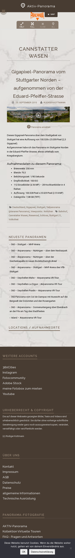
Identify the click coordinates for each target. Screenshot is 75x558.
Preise (7, 488)
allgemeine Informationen (21, 493)
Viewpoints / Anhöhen (42, 211)
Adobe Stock (12, 383)
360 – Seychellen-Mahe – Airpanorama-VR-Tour (35, 277)
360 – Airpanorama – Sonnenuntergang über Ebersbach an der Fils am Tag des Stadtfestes (39, 309)
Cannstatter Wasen (18, 215)
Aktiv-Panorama (41, 6)
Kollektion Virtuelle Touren (22, 531)
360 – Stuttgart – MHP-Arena (25, 244)
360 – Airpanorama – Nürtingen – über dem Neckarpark (39, 250)
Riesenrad (34, 215)
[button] (37, 16)
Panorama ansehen (40, 127)
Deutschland (18, 207)
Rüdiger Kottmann (54, 102)
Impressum (10, 472)
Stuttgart (41, 207)
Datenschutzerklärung (42, 552)
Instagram (10, 372)
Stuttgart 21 (55, 215)
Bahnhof (63, 211)
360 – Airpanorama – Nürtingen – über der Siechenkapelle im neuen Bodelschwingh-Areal (33, 259)
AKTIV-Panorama (15, 526)
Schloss (44, 215)
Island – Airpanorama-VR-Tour (26, 317)
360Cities (9, 367)
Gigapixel (31, 207)
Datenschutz (12, 482)
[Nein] (70, 548)
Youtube (9, 394)
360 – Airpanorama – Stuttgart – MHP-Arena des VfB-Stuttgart (37, 269)
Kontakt (8, 466)
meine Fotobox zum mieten (22, 388)
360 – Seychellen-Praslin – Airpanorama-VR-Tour (35, 290)
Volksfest (13, 219)
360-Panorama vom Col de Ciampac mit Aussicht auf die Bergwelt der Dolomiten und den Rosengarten (39, 298)
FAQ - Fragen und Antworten (23, 536)
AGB (6, 477)
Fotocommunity (14, 378)
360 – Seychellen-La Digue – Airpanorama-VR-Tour (36, 284)
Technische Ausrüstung (19, 498)
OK (23, 552)
